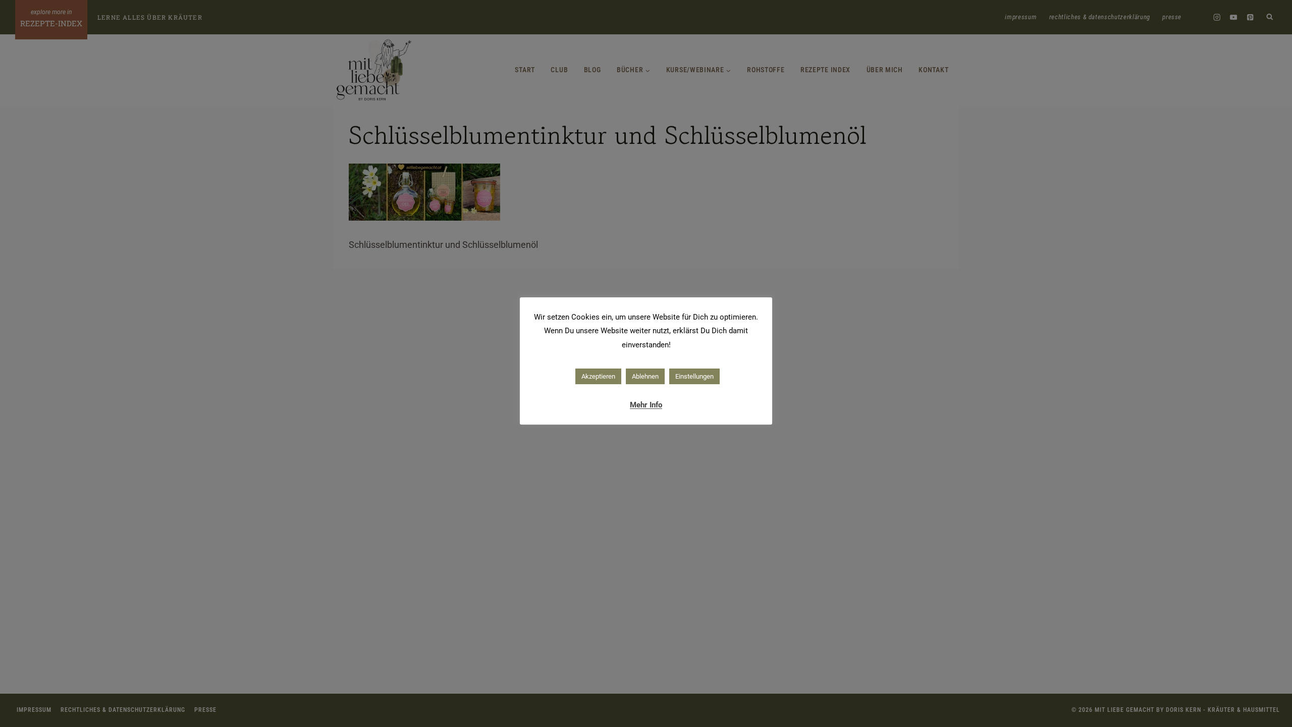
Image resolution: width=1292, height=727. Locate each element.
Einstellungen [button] (694, 376)
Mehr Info (646, 404)
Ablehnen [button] (645, 376)
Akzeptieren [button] (598, 376)
